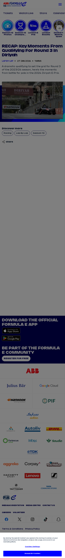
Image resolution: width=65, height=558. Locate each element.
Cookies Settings (32, 546)
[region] (32, 545)
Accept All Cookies (32, 553)
